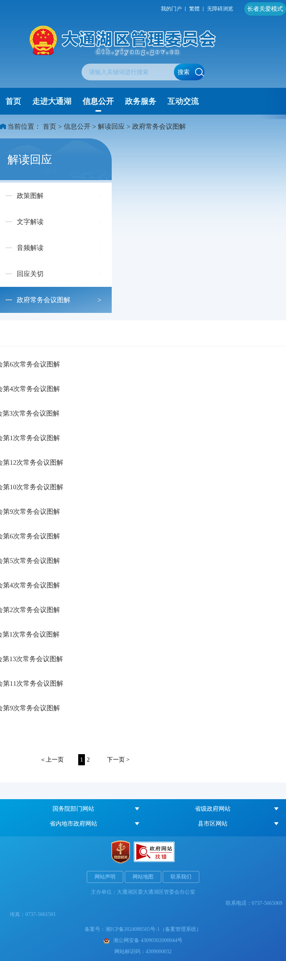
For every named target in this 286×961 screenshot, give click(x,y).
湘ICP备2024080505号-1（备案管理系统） (153, 929)
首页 (13, 101)
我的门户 (171, 9)
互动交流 (183, 101)
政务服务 (140, 101)
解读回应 (111, 126)
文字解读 (30, 221)
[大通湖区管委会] (143, 40)
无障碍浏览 (220, 9)
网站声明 (105, 877)
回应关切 (30, 274)
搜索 (184, 72)
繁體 (194, 9)
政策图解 (30, 195)
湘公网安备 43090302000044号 (147, 940)
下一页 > (118, 759)
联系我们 (181, 877)
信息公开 (98, 101)
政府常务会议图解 (159, 126)
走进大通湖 (52, 101)
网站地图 (143, 877)
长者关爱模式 (265, 9)
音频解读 (30, 248)
